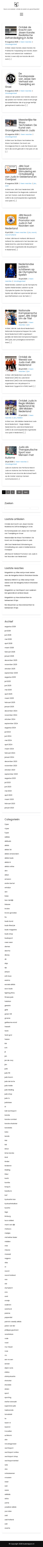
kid (6, 1144)
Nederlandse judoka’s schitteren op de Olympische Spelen (28, 269)
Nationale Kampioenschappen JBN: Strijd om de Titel (28, 314)
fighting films (10, 993)
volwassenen (10, 1473)
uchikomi (8, 1435)
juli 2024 (8, 732)
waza (7, 1490)
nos (6, 1279)
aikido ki (8, 862)
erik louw (8, 976)
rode (6, 1338)
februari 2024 (10, 753)
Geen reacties (26, 42)
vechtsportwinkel (11, 1461)
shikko (7, 1372)
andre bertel (10, 883)
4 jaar (7, 828)
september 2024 (11, 723)
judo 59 (7, 1073)
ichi (6, 1048)
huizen (7, 1039)
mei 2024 (8, 740)
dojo (6, 963)
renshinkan (9, 1334)
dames (7, 946)
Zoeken (9, 503)
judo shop (8, 1094)
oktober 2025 (10, 669)
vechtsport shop (11, 1456)
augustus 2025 (10, 677)
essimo (7, 980)
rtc (6, 1355)
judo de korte (10, 1081)
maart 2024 (9, 749)
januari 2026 (9, 656)
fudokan (8, 1001)
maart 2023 (9, 799)
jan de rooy (9, 1060)
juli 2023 (8, 782)
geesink (8, 1005)
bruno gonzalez (11, 913)
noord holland (10, 235)
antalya (8, 887)
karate (7, 1115)
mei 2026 (8, 639)
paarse (7, 1313)
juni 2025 (8, 685)
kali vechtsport (10, 1111)
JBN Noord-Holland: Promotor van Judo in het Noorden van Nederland (20, 222)
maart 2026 (9, 647)
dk (5, 959)
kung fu (7, 1187)
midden (20, 418)
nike (6, 1262)
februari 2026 (10, 652)
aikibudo (8, 841)
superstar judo (10, 1406)
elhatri (7, 972)
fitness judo (9, 997)
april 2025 (8, 694)
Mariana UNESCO (11, 580)
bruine (7, 908)
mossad (8, 1254)
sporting (8, 1397)
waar (7, 1482)
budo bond (9, 921)
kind (6, 1157)
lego (6, 1212)
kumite (7, 1182)
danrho (7, 951)
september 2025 (11, 673)
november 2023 (11, 765)
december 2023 (11, 761)
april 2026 (8, 643)
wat (6, 1486)
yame (7, 1503)
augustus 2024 (10, 728)
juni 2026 (8, 635)
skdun (7, 1389)
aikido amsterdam (12, 854)
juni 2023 (8, 787)
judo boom (9, 1077)
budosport (9, 938)
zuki (6, 1524)
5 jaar (7, 833)
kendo (7, 1136)
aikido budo (9, 858)
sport (7, 1393)
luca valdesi (9, 1220)
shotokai (8, 1380)
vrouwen (8, 1477)
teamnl (7, 1427)
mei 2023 (8, 791)
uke (6, 1439)
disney (7, 955)
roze (6, 1351)
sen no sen (9, 1359)
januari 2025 (9, 706)
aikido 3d (8, 849)
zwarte (7, 1528)
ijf (5, 1052)
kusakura (8, 1191)
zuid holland (9, 1520)
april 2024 (8, 744)
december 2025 (11, 660)
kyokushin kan (10, 1199)
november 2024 (11, 715)
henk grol (8, 1035)
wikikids (7, 1494)
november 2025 (11, 664)
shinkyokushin (10, 1376)
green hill (8, 1014)
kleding (7, 1170)
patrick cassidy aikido (13, 1321)
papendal (8, 1317)
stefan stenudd (10, 1402)
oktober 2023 (10, 770)
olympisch (9, 1288)
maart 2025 (9, 698)
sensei (7, 1364)
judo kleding (9, 1090)
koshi (7, 1178)
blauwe (7, 904)
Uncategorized (11, 44)
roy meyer (9, 1347)
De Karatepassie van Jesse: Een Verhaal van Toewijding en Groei (20, 80)
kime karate (9, 1153)
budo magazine (11, 930)
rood (6, 1343)
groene (7, 1018)
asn (6, 892)
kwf (6, 1195)
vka (6, 1469)
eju (6, 967)
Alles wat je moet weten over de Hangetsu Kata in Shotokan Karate (21, 583)
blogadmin (9, 572)
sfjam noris (9, 1368)
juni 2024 (8, 736)
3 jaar (7, 824)
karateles (8, 1128)
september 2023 (11, 774)
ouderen (8, 1305)
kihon (7, 1149)
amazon (8, 879)
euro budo (9, 989)
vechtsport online (12, 1452)
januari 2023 (9, 808)
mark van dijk (10, 1225)
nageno (8, 1258)
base (6, 896)
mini (6, 1246)
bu (6, 917)
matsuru (8, 1229)
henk (6, 1031)
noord (34, 232)
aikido (7, 845)
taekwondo (9, 1410)
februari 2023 (10, 803)
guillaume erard (11, 1022)
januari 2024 (9, 757)
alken (7, 875)
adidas (7, 837)
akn (6, 871)
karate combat (11, 1119)
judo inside (9, 1085)
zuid (6, 1515)
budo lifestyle (10, 925)
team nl (8, 1423)
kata (6, 1132)
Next (26, 492)
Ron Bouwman (10, 605)
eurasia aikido (10, 984)
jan (6, 1056)
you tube (8, 1511)
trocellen (8, 1431)
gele (6, 1010)
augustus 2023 (10, 778)
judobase (8, 1102)
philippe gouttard (11, 1330)
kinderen (8, 1166)
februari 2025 (10, 702)
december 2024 (11, 711)
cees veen (9, 942)
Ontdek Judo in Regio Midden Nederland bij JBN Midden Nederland (28, 406)
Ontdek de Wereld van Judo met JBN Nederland (27, 361)
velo (6, 1465)
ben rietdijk (9, 900)
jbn (35, 183)
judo (6, 1069)
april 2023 (8, 795)
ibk (6, 1043)
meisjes (7, 1233)
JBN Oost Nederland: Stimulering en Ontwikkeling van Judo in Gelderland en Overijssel (21, 172)
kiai (6, 1140)
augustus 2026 (10, 626)
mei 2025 (8, 690)
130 (19, 492)
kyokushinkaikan (11, 1203)
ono (6, 1292)
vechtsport (9, 1448)
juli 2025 (8, 681)
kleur (6, 1174)
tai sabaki (8, 1414)
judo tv (7, 1098)
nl (5, 1267)
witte (7, 1498)
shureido (8, 1385)
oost (7, 186)
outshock (8, 1309)
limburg (8, 1216)
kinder (7, 1161)
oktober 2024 (10, 719)
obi (6, 1284)
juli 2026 (8, 631)
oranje (7, 1300)
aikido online (9, 866)
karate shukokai (11, 1123)
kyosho (7, 1208)
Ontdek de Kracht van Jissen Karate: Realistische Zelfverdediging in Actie (20, 33)
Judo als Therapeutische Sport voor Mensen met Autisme (21, 452)
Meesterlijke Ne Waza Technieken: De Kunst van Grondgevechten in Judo (21, 125)
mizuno (7, 1250)
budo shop (9, 934)
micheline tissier (11, 1237)
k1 (5, 1107)
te (5, 1418)
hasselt (7, 1026)
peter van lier (10, 1326)
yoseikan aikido (10, 1507)
